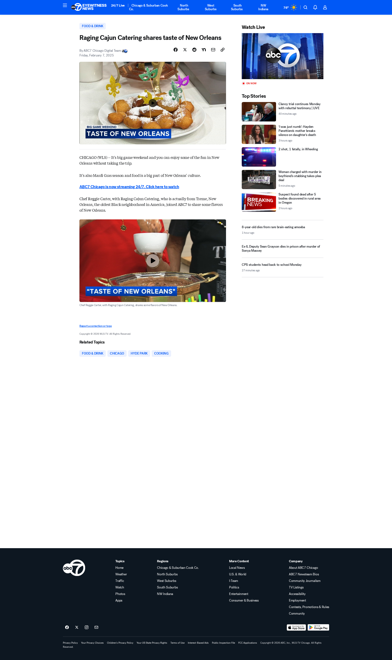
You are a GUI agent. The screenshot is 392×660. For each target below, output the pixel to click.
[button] (65, 5)
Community (297, 613)
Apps (118, 600)
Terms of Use (177, 643)
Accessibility (297, 594)
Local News (237, 567)
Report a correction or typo (95, 326)
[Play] (282, 56)
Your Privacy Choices (92, 643)
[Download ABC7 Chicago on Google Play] (318, 627)
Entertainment (238, 594)
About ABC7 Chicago (303, 567)
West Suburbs (211, 7)
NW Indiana (263, 7)
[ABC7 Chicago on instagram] (86, 627)
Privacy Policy (70, 643)
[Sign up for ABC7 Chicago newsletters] (96, 627)
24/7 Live (118, 5)
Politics (234, 587)
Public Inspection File (223, 643)
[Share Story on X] (185, 49)
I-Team (233, 581)
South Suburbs (237, 7)
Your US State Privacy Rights (152, 643)
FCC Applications (247, 643)
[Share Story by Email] (213, 49)
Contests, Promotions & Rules (309, 607)
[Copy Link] (222, 49)
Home (119, 567)
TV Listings (296, 587)
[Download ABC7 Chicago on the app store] (296, 627)
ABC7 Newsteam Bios (304, 574)
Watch (119, 587)
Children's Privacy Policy (120, 643)
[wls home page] (74, 568)
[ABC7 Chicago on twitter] (77, 627)
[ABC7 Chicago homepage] (89, 7)
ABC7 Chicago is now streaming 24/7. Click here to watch (129, 187)
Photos (120, 594)
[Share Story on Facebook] (175, 49)
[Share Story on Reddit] (194, 49)
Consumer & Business (244, 600)
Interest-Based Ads (198, 643)
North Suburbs (183, 7)
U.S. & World (237, 574)
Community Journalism (305, 581)
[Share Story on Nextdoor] (203, 49)
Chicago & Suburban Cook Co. (148, 7)
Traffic (119, 581)
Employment (297, 600)
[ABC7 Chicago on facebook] (67, 627)
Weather (121, 574)
